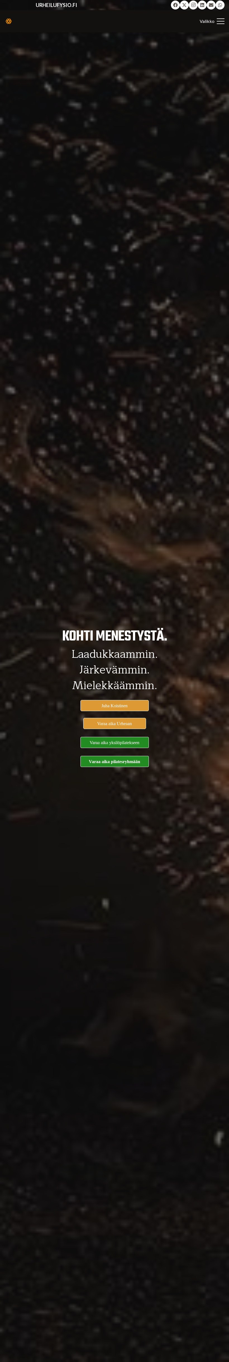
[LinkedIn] (202, 5)
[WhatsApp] (220, 5)
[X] (184, 5)
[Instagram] (193, 5)
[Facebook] (175, 5)
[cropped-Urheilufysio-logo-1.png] (8, 21)
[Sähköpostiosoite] (211, 5)
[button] (212, 21)
